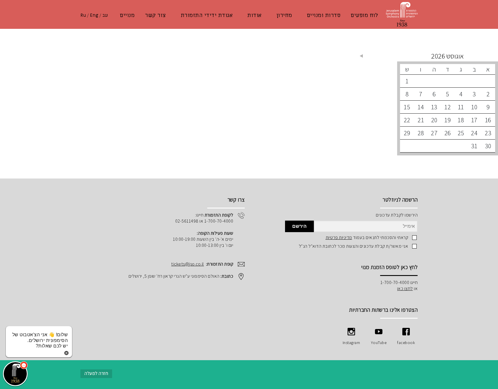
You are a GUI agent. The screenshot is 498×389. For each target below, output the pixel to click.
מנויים (127, 15)
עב (105, 15)
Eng (94, 15)
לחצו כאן (405, 288)
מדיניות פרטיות (339, 237)
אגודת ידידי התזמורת (207, 15)
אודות (254, 15)
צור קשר (155, 15)
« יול (447, 56)
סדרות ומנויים (324, 15)
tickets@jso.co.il (187, 264)
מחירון (284, 15)
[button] (15, 373)
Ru (83, 15)
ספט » (361, 56)
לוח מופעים (364, 15)
